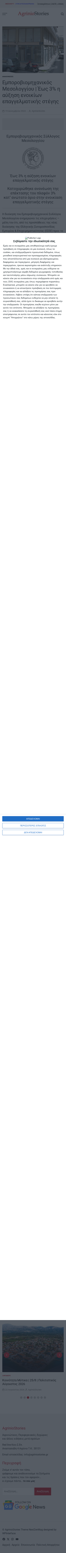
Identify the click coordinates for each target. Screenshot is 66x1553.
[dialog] (33, 776)
